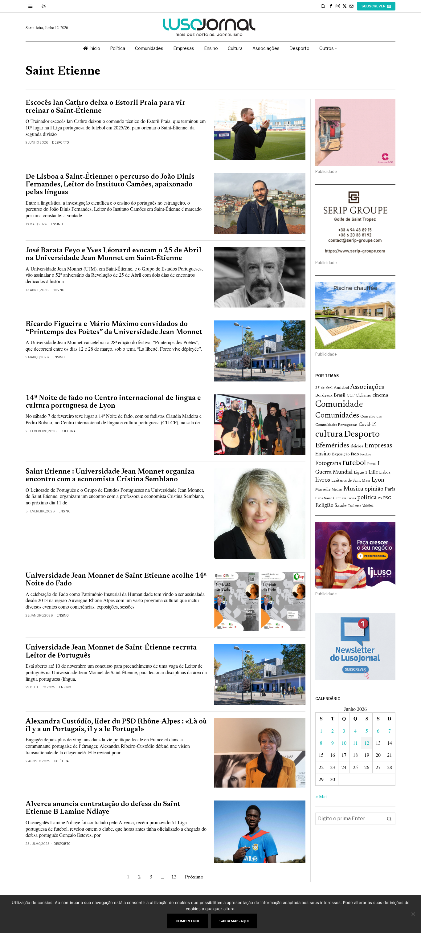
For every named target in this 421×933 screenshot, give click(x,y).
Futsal (372, 464)
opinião (374, 489)
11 (355, 742)
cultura (329, 434)
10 (343, 742)
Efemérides (332, 445)
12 (366, 742)
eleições (356, 446)
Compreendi (187, 921)
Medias (337, 489)
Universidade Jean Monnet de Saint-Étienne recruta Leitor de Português (111, 651)
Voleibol (368, 506)
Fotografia (328, 463)
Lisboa (384, 473)
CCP (350, 395)
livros (322, 480)
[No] (413, 914)
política (367, 498)
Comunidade (339, 405)
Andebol (341, 388)
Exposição (340, 454)
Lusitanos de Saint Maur (350, 481)
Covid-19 (368, 424)
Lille (373, 472)
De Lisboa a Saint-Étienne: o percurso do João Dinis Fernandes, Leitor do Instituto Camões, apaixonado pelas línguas (110, 184)
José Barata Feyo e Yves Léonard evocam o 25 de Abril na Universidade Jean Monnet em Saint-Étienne (113, 254)
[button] (389, 819)
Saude (340, 505)
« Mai (321, 796)
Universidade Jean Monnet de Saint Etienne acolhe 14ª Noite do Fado (116, 579)
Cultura (68, 431)
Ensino (57, 224)
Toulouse (354, 506)
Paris (390, 489)
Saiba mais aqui (234, 921)
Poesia (351, 498)
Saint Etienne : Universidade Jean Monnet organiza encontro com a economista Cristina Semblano (110, 475)
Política (61, 761)
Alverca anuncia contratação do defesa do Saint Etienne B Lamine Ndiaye (103, 808)
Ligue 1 (360, 473)
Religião (324, 505)
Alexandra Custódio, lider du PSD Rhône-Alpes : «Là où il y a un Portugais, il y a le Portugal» (116, 725)
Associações (367, 387)
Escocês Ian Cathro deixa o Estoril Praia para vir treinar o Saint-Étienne (105, 107)
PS (380, 498)
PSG (387, 498)
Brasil (339, 395)
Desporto (60, 142)
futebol (354, 463)
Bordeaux (324, 395)
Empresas (378, 445)
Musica (353, 489)
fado (355, 454)
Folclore (365, 454)
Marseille (322, 489)
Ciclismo (363, 395)
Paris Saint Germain (330, 498)
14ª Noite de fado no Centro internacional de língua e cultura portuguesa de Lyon (113, 402)
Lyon (378, 480)
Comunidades (337, 415)
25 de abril (324, 388)
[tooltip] (331, 6)
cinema (380, 395)
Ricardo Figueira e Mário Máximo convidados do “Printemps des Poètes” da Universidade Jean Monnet (114, 328)
